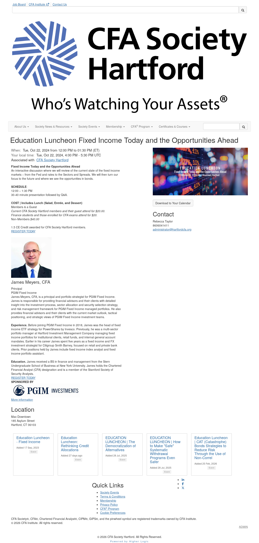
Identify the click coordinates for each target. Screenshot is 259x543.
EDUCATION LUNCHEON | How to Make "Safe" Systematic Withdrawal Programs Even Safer (165, 449)
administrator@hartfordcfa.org (172, 229)
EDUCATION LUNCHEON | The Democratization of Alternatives (120, 443)
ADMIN (243, 527)
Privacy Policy (109, 504)
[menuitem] (20, 3)
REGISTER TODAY (23, 231)
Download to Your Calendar (173, 203)
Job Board (19, 4)
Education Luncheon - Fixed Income (33, 439)
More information (22, 400)
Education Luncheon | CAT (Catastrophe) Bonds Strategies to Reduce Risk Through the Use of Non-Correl (211, 447)
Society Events (109, 492)
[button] (21, 126)
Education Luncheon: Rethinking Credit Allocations (75, 443)
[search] (243, 9)
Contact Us (60, 4)
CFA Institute (37, 4)
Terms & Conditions (112, 496)
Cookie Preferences (112, 513)
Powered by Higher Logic (129, 541)
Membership (108, 500)
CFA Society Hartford (52, 159)
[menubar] (40, 3)
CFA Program (109, 509)
